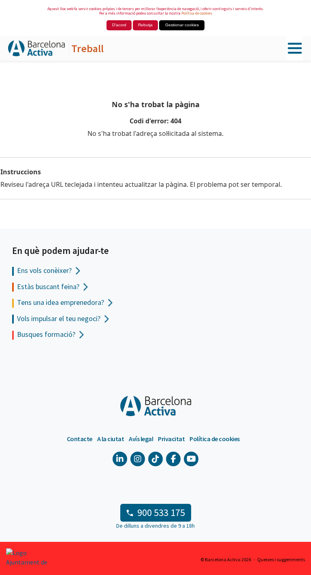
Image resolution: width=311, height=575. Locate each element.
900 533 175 (161, 512)
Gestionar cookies (182, 25)
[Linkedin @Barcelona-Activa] (120, 459)
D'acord (119, 25)
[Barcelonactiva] (36, 48)
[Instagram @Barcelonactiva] (137, 459)
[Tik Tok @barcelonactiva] (155, 459)
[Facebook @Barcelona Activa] (173, 459)
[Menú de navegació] (295, 48)
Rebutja (145, 25)
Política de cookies (196, 13)
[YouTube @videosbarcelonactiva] (191, 459)
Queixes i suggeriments (281, 559)
